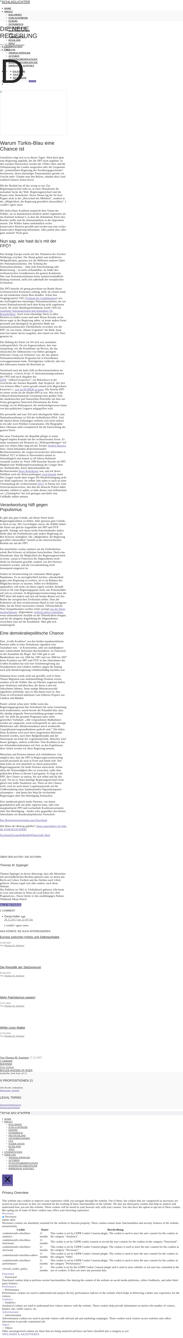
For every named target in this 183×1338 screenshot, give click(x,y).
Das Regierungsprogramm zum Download (23, 820)
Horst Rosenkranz (29, 471)
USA (10, 1141)
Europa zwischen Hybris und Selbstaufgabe (29, 937)
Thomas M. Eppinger (14, 44)
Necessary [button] (8, 1213)
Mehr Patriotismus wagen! (17, 997)
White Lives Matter (12, 1027)
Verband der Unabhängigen (41, 298)
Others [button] (6, 1324)
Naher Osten (16, 1143)
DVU (41, 483)
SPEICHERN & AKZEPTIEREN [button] (20, 1334)
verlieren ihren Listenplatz (48, 612)
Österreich (15, 24)
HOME (7, 8)
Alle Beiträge (10, 904)
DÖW (3, 379)
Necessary (11, 1216)
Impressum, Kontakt (9, 1090)
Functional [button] (8, 1273)
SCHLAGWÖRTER (18, 18)
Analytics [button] (7, 1299)
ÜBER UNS (10, 1154)
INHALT (8, 11)
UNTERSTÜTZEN (13, 1152)
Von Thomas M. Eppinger (14, 1057)
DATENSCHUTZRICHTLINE (22, 1165)
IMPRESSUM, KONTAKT (21, 1168)
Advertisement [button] (10, 1312)
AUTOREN (14, 1160)
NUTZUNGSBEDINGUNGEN (23, 1163)
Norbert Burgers (57, 445)
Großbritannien (19, 1138)
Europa (13, 21)
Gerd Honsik (49, 474)
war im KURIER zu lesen (29, 389)
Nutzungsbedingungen (10, 1104)
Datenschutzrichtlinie (10, 1107)
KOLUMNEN (15, 14)
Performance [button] (9, 1286)
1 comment (6, 1060)
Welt (11, 1149)
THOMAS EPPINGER (19, 1157)
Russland (14, 1146)
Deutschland (17, 1135)
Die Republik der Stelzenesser (20, 967)
